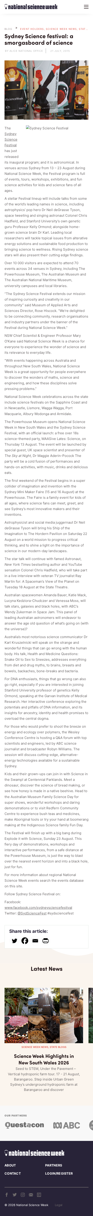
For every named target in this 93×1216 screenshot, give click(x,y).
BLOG (8, 29)
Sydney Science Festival (11, 139)
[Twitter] (14, 940)
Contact (13, 1173)
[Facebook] (25, 940)
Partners (53, 1165)
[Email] (35, 940)
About (10, 1165)
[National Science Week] (31, 7)
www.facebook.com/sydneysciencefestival (38, 907)
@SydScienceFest (32, 913)
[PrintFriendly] (45, 940)
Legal (58, 1205)
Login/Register (59, 1173)
